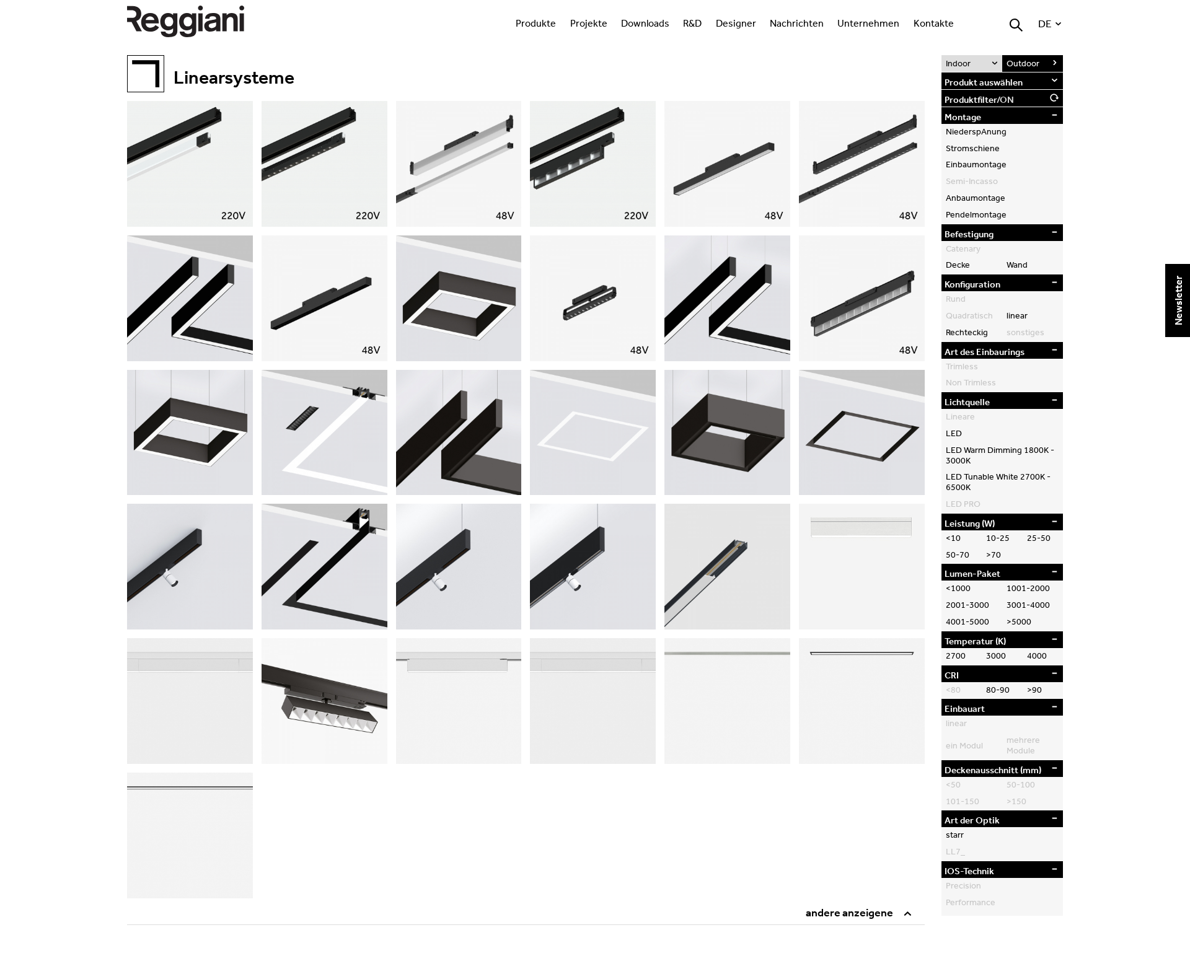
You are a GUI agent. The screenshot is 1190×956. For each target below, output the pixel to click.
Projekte (588, 23)
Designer (736, 23)
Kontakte (934, 23)
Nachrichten (797, 23)
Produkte (536, 23)
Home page (198, 21)
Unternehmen (868, 23)
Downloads (645, 23)
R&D (692, 23)
